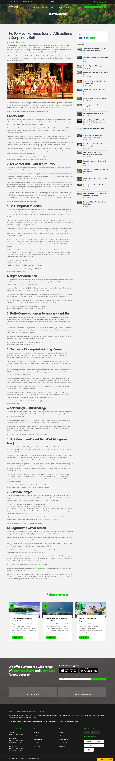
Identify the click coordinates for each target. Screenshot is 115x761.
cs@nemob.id (37, 2)
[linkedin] (87, 38)
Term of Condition (64, 743)
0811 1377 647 (25, 2)
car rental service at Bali (42, 568)
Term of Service (63, 739)
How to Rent (62, 732)
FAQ (60, 736)
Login (87, 7)
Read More (17, 637)
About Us (36, 732)
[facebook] (80, 38)
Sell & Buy (44, 7)
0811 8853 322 (14, 2)
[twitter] (84, 38)
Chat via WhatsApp (106, 759)
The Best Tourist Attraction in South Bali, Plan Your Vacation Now (22, 620)
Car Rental (36, 7)
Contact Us (69, 7)
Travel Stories (37, 743)
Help (52, 7)
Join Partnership (38, 736)
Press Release (38, 739)
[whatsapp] (90, 38)
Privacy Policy (62, 746)
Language (60, 7)
